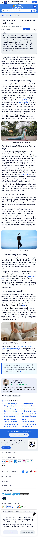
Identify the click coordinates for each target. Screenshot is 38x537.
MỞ (34, 2)
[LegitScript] (10, 498)
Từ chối (10, 532)
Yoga (9, 395)
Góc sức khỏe (8, 15)
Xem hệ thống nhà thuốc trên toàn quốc (19, 431)
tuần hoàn (24, 100)
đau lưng (24, 174)
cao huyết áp (23, 102)
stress (24, 305)
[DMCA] (20, 494)
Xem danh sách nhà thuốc (18, 435)
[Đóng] (2, 2)
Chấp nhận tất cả (27, 532)
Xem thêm (23, 372)
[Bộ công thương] (6, 494)
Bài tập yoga (16, 395)
